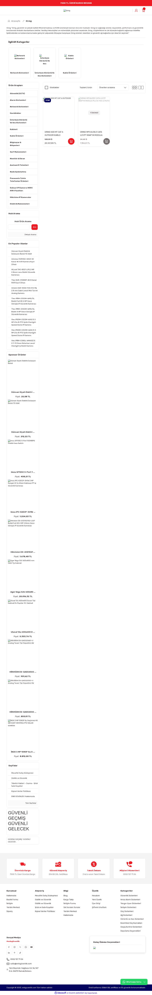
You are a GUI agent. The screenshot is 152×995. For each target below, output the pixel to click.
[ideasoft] (60, 993)
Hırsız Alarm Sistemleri (130, 899)
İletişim (10, 903)
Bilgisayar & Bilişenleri (15, 143)
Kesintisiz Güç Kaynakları (131, 923)
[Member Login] (136, 10)
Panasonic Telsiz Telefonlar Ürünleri (19, 179)
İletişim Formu (70, 903)
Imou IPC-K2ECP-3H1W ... (23, 512)
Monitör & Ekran (17, 159)
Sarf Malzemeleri (18, 152)
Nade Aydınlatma (18, 172)
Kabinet (14, 129)
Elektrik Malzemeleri (20, 204)
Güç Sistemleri (127, 911)
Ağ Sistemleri (126, 915)
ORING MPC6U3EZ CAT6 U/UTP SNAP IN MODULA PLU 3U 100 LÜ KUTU (91, 134)
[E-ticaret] (75, 993)
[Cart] (143, 10)
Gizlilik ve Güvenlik (43, 899)
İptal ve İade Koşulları (44, 907)
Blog (66, 895)
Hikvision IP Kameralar (20, 197)
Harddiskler (15, 113)
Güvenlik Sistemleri (129, 895)
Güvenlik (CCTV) (17, 93)
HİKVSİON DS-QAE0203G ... (23, 712)
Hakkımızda (11, 895)
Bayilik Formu (12, 899)
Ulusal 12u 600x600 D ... (23, 632)
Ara (34, 227)
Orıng (29, 21)
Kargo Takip (69, 899)
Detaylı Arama (30, 234)
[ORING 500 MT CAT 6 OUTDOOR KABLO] (59, 113)
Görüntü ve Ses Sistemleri (132, 919)
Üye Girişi (96, 903)
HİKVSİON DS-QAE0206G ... (23, 672)
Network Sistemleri (19, 107)
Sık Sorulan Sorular (72, 907)
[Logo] (67, 10)
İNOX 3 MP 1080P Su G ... (23, 752)
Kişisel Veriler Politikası (45, 911)
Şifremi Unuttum (99, 907)
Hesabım (96, 895)
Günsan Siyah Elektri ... (23, 392)
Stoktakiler (54, 87)
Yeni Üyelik (97, 899)
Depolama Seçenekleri (131, 931)
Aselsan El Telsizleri (19, 165)
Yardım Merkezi (13, 907)
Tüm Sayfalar (30, 803)
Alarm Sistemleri (18, 100)
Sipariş (9, 911)
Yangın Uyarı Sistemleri (131, 903)
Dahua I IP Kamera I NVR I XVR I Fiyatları (21, 189)
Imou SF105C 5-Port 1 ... (23, 472)
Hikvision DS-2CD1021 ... (23, 552)
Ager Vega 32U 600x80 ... (22, 592)
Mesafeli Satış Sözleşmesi (46, 895)
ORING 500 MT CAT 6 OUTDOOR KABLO (54, 133)
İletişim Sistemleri (128, 907)
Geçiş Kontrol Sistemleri (131, 927)
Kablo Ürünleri (16, 136)
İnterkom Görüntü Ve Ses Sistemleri (18, 121)
